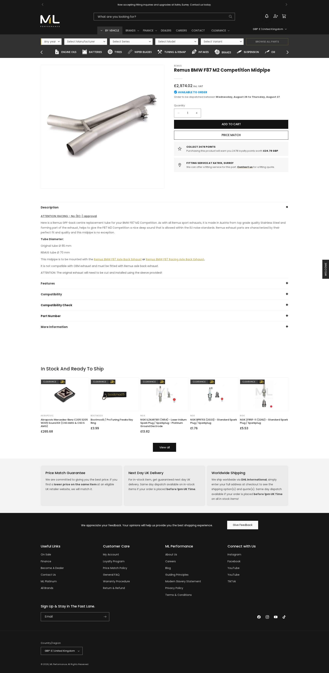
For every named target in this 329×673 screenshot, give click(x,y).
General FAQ (111, 575)
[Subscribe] (105, 616)
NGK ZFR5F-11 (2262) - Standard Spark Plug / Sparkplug (264, 421)
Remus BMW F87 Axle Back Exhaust (118, 259)
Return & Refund (114, 588)
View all (164, 447)
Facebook (234, 561)
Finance (46, 561)
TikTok (232, 581)
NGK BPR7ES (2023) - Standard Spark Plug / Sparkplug (213, 421)
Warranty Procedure (116, 581)
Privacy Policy (174, 588)
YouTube (234, 568)
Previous (42, 52)
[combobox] (164, 16)
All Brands (47, 588)
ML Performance (58, 664)
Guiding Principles (176, 575)
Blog (168, 568)
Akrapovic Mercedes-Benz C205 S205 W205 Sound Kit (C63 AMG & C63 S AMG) (64, 423)
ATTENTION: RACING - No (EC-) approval (69, 216)
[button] (132, 30)
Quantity (179, 105)
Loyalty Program (114, 561)
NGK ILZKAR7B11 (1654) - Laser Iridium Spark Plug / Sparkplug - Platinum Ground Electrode (163, 423)
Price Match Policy (115, 568)
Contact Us (48, 575)
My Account (111, 554)
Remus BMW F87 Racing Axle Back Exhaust (175, 259)
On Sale (46, 554)
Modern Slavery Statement (183, 581)
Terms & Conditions (178, 595)
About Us (171, 554)
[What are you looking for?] (230, 16)
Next (287, 52)
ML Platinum (49, 581)
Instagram (234, 554)
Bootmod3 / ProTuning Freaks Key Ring (112, 421)
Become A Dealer (52, 568)
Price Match (231, 135)
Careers (170, 561)
